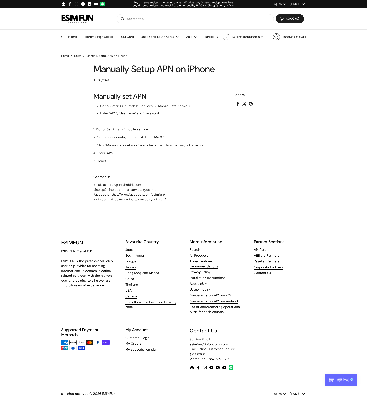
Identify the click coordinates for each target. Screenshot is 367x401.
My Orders (133, 343)
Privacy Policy (200, 272)
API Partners (263, 249)
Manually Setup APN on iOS (210, 295)
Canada (131, 296)
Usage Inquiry (200, 289)
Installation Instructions (208, 278)
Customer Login (137, 338)
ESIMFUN (109, 393)
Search (195, 249)
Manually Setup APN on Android (214, 301)
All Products (199, 255)
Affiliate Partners (266, 255)
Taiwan (130, 267)
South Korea (134, 255)
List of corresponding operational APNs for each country (215, 309)
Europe (130, 261)
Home (65, 56)
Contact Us (262, 273)
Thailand (131, 284)
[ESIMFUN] (77, 18)
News (77, 56)
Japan (130, 249)
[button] (290, 18)
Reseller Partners (266, 261)
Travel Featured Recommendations (204, 263)
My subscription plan (141, 349)
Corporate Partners (268, 267)
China (129, 279)
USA (128, 290)
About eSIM (198, 283)
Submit (121, 19)
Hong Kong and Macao (142, 273)
